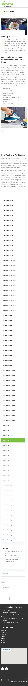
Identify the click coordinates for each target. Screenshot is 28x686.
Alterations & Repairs (9, 370)
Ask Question (5, 598)
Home (2, 11)
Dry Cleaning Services (9, 260)
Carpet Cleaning (7, 315)
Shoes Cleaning (7, 485)
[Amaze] (7, 3)
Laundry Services (8, 200)
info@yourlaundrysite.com (11, 559)
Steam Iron (6, 425)
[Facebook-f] (2, 668)
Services (7, 11)
